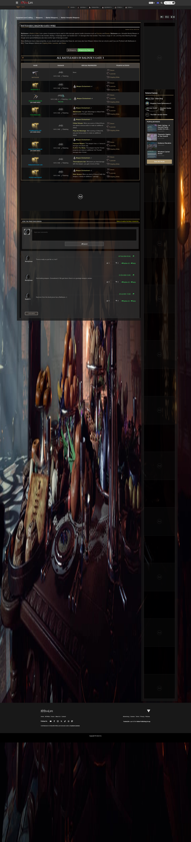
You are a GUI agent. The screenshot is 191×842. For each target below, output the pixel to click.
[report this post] (133, 256)
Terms (137, 716)
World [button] (119, 7)
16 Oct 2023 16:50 (125, 275)
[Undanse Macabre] (152, 145)
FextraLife (126, 721)
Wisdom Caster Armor (164, 152)
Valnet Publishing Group (143, 721)
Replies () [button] (126, 263)
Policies (147, 716)
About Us (58, 716)
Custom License (75, 725)
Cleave (64, 43)
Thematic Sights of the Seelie (164, 135)
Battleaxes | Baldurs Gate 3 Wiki (38, 26)
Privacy (142, 716)
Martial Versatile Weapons (70, 17)
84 (168, 17)
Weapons (39, 17)
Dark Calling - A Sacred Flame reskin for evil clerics (164, 127)
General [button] (82, 7)
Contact (64, 716)
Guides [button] (129, 7)
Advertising (126, 716)
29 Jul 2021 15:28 (125, 294)
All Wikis (47, 716)
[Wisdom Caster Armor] (152, 154)
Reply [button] (134, 263)
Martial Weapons (52, 17)
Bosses (107, 33)
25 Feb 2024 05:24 (124, 256)
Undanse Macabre (164, 143)
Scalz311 (28, 299)
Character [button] (94, 7)
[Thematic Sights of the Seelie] (152, 137)
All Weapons (72, 50)
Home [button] (72, 7)
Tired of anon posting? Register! (127, 221)
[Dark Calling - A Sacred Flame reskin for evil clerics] (152, 128)
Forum (52, 716)
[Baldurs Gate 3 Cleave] (108, 70)
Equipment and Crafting (24, 17)
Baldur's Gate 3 (35, 33)
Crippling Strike (47, 43)
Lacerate (55, 43)
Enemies (99, 33)
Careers (132, 716)
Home (42, 716)
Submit (85, 244)
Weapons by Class (85, 50)
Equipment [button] (107, 7)
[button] (152, 3)
